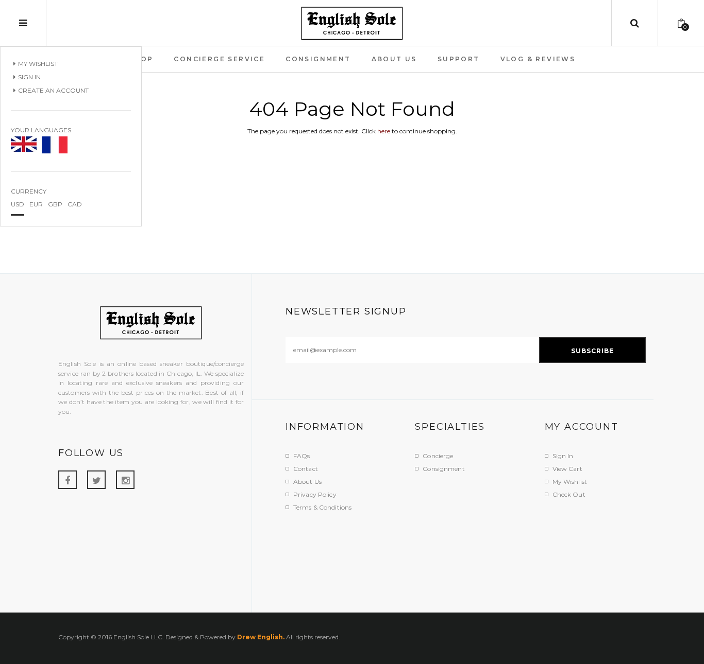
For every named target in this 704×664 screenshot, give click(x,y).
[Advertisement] (473, 556)
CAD (75, 204)
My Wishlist (38, 63)
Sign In (29, 77)
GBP (55, 204)
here (383, 131)
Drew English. (260, 637)
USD (17, 204)
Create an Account (53, 90)
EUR (36, 204)
